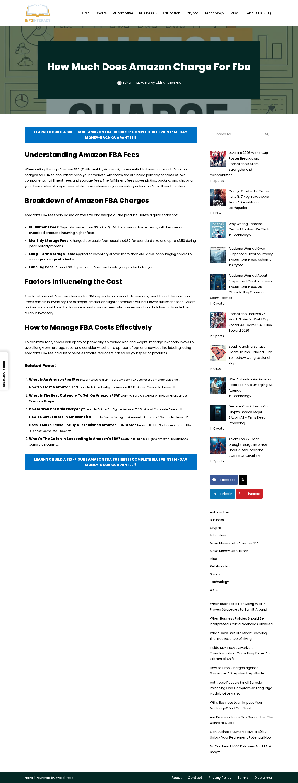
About (176, 777)
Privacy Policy (219, 777)
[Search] (269, 13)
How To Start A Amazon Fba (53, 387)
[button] (156, 13)
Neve (29, 777)
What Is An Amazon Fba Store (55, 379)
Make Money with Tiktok (229, 550)
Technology (214, 13)
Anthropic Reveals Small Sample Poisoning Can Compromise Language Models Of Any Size (241, 688)
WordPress (64, 777)
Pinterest (253, 494)
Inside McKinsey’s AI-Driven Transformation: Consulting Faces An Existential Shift (240, 653)
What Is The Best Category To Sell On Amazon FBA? (74, 395)
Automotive (123, 13)
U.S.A (86, 13)
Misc (213, 558)
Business (217, 519)
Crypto (192, 13)
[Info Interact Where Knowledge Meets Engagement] (38, 13)
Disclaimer (263, 777)
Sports (101, 13)
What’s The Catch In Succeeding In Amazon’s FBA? (74, 438)
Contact (195, 777)
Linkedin (226, 494)
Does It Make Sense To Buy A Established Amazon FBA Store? (82, 425)
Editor (127, 83)
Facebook (227, 480)
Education (171, 13)
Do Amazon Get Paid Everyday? (57, 409)
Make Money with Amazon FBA (158, 83)
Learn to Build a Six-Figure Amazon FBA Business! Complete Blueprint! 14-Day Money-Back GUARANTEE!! (110, 134)
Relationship (220, 566)
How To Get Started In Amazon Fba (60, 417)
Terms (243, 777)
